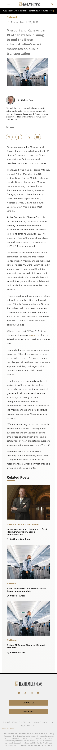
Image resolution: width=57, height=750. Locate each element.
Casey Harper (17, 595)
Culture (23, 11)
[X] (25, 693)
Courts (44, 11)
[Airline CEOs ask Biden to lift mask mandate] (28, 618)
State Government (28, 524)
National (12, 16)
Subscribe (29, 711)
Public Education (11, 11)
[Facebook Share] (19, 138)
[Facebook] (19, 693)
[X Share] (9, 138)
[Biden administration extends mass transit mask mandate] (28, 562)
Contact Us (28, 703)
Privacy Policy (8, 729)
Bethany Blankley (20, 539)
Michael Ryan (27, 100)
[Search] (52, 4)
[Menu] (9, 4)
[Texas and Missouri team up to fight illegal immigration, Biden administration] (28, 502)
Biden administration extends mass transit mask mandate (26, 589)
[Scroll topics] (53, 11)
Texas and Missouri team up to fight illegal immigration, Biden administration (27, 532)
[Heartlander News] (29, 4)
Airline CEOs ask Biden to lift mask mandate (26, 646)
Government (34, 11)
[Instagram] (32, 693)
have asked (34, 335)
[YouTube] (38, 693)
